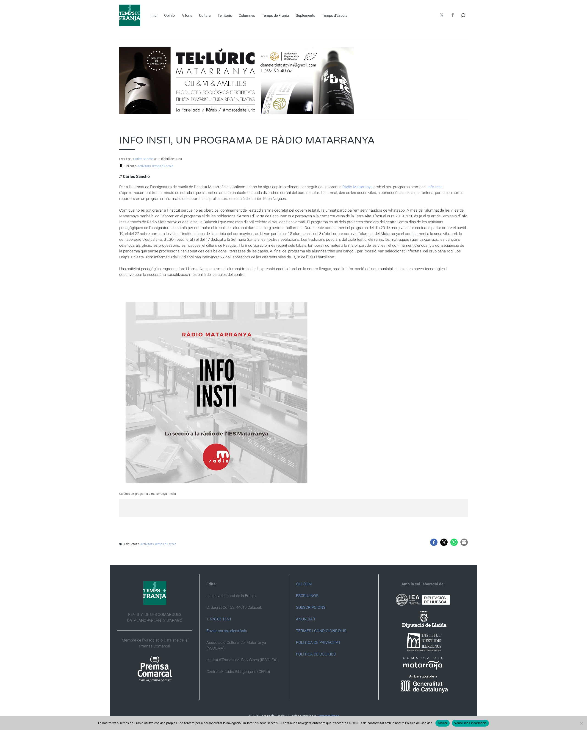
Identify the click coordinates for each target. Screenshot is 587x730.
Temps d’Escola (334, 15)
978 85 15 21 (220, 619)
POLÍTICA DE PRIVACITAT (318, 642)
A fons (187, 15)
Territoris (225, 15)
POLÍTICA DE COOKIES (316, 654)
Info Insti (435, 187)
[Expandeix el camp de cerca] (463, 15)
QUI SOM (304, 584)
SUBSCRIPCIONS (310, 607)
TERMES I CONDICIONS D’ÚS (321, 630)
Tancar (443, 723)
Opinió (169, 15)
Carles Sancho (143, 159)
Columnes (247, 15)
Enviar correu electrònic (226, 630)
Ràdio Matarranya (357, 187)
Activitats (144, 166)
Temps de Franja (275, 15)
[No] (581, 723)
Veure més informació (470, 723)
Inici (154, 15)
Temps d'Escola (162, 166)
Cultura (205, 15)
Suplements (305, 15)
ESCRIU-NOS (307, 595)
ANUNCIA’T (306, 619)
